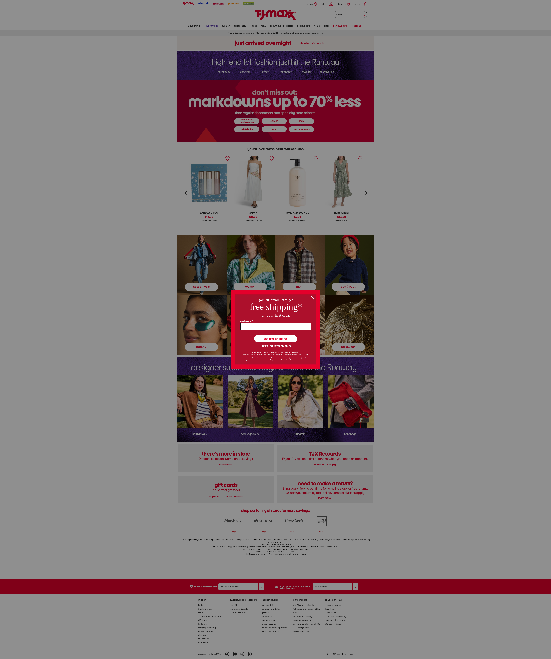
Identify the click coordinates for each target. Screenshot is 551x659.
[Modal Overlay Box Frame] (275, 329)
